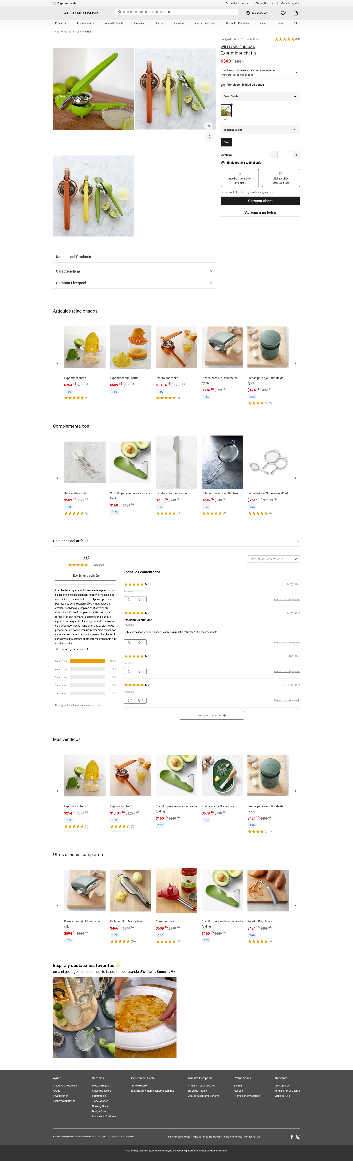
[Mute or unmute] (170, 1051)
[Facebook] (291, 1137)
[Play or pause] (145, 1017)
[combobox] (273, 559)
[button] (284, 39)
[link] (85, 360)
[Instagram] (298, 1137)
